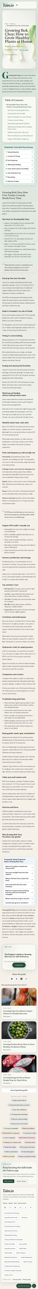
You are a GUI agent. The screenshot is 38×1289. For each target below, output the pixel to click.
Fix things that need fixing (19, 1114)
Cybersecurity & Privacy (10, 1230)
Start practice (8, 1181)
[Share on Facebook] (12, 979)
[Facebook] (5, 1207)
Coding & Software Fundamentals (13, 1239)
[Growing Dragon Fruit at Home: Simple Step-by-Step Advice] (19, 1070)
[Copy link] (26, 979)
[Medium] (31, 1207)
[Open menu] (17, 5)
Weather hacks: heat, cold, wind (18, 132)
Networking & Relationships (11, 1261)
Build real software (28, 1128)
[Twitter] (15, 1207)
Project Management (26, 1257)
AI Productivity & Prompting (11, 1213)
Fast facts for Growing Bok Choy (18, 110)
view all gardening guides (19, 1090)
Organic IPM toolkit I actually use (18, 139)
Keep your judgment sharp (27, 1156)
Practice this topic (24, 1286)
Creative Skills (8, 1253)
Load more (19, 965)
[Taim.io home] (8, 5)
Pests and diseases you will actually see (20, 136)
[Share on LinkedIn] (21, 979)
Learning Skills (23, 1244)
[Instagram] (10, 1207)
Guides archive (8, 1275)
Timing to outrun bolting (15, 120)
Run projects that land (27, 1147)
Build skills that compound (11, 1133)
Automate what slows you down (19, 1105)
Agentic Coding (27, 1261)
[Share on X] (17, 979)
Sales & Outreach (21, 1253)
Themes (5, 1203)
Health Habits (22, 1248)
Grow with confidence (19, 1109)
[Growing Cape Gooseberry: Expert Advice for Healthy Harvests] (19, 1003)
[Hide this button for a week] (34, 1286)
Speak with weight (10, 1147)
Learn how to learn (30, 1133)
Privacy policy (27, 1279)
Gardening (12, 23)
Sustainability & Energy (10, 1235)
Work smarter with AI (19, 1100)
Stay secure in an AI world (19, 1123)
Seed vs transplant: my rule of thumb (19, 117)
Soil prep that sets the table (16, 113)
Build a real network (12, 1151)
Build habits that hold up (27, 1137)
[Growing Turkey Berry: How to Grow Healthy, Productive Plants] (19, 1036)
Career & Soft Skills (9, 1244)
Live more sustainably (11, 1128)
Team (15, 1203)
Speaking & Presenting (10, 1257)
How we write (17, 1279)
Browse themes (21, 1181)
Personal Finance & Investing (12, 1226)
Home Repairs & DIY (9, 1222)
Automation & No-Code (10, 1217)
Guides (10, 1203)
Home (6, 23)
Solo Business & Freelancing (12, 1266)
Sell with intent (30, 1142)
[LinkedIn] (20, 1207)
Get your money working (19, 1119)
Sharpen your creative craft (12, 1142)
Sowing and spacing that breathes (19, 123)
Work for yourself (9, 1156)
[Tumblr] (26, 1207)
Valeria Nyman (16, 46)
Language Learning (9, 1248)
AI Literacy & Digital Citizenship (13, 1270)
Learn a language (9, 1137)
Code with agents (28, 1151)
